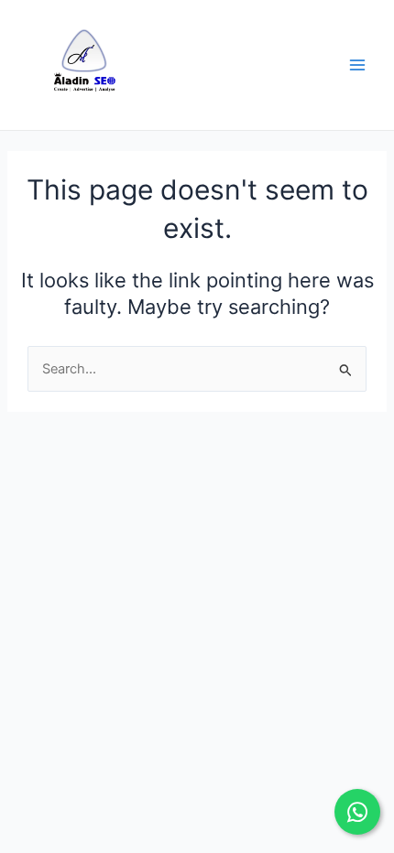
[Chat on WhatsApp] (357, 812)
